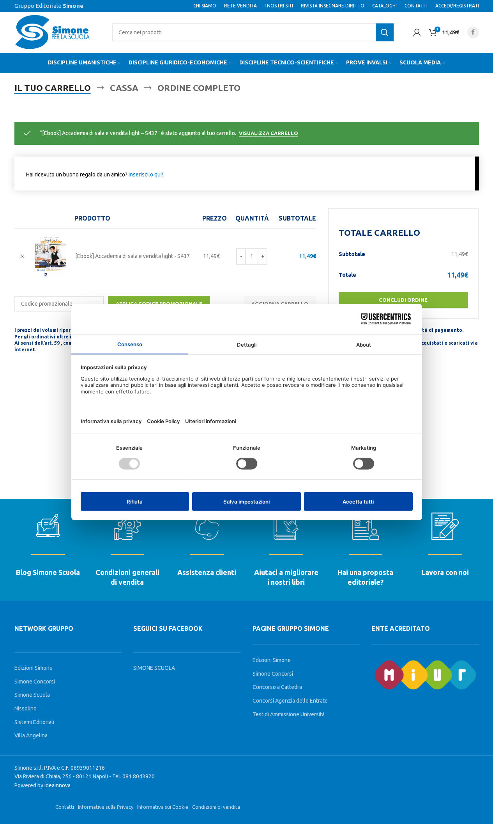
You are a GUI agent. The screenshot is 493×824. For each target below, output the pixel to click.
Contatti (64, 807)
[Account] (417, 32)
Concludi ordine (403, 300)
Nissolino (25, 708)
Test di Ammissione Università (289, 714)
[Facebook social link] (473, 32)
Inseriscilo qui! (146, 174)
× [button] (22, 256)
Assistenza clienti (206, 572)
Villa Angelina (31, 735)
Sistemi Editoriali (34, 722)
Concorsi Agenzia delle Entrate (290, 701)
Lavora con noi (445, 572)
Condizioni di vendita (216, 807)
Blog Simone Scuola (48, 572)
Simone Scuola (32, 695)
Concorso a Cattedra (277, 687)
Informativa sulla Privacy (105, 807)
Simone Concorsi (34, 681)
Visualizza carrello (268, 133)
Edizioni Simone (33, 668)
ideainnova (57, 785)
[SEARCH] (385, 32)
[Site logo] (53, 31)
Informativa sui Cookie (162, 807)
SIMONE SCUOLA (154, 668)
